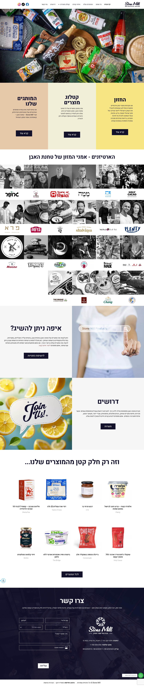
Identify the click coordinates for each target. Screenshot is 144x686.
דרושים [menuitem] (52, 4)
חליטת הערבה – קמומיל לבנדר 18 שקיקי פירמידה (26, 507)
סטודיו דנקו (60, 682)
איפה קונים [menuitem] (76, 4)
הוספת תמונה (59, 647)
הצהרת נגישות (49, 682)
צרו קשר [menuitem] (44, 4)
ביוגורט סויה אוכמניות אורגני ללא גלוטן (56, 555)
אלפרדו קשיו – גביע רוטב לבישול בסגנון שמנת (117, 507)
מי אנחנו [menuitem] (98, 4)
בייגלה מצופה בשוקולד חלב (87, 554)
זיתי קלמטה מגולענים (26, 554)
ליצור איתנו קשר (45, 345)
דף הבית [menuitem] (107, 4)
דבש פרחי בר (87, 506)
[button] (3, 580)
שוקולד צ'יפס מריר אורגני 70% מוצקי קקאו (118, 555)
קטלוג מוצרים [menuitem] (65, 4)
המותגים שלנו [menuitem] (88, 4)
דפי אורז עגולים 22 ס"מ (56, 506)
